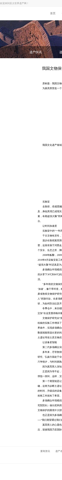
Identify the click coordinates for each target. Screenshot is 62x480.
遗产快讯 (35, 52)
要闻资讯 (45, 451)
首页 (53, 13)
